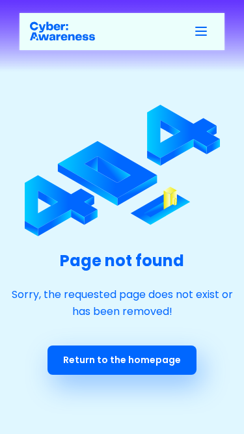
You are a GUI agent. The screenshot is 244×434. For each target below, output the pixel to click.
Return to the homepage (122, 359)
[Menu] (201, 31)
